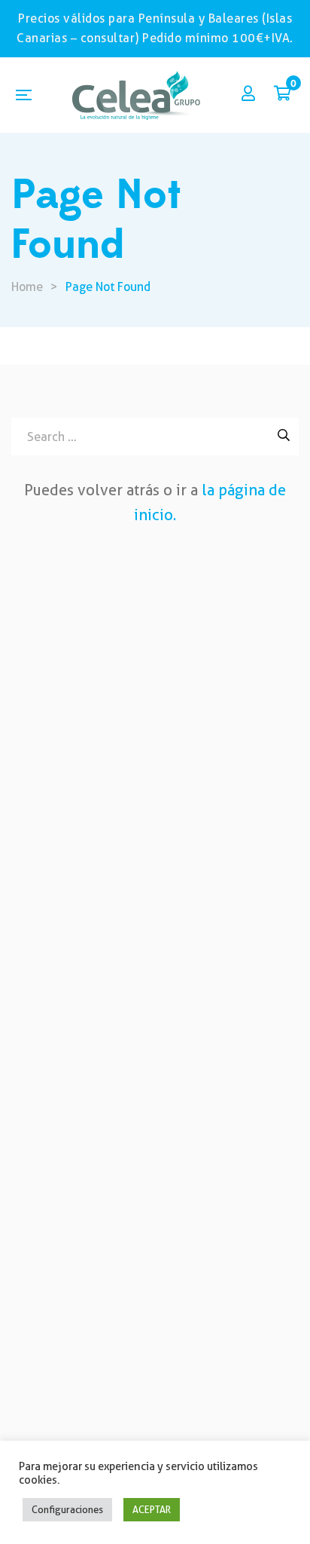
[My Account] (248, 94)
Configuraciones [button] (67, 1509)
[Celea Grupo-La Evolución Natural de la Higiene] (136, 95)
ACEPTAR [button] (151, 1509)
